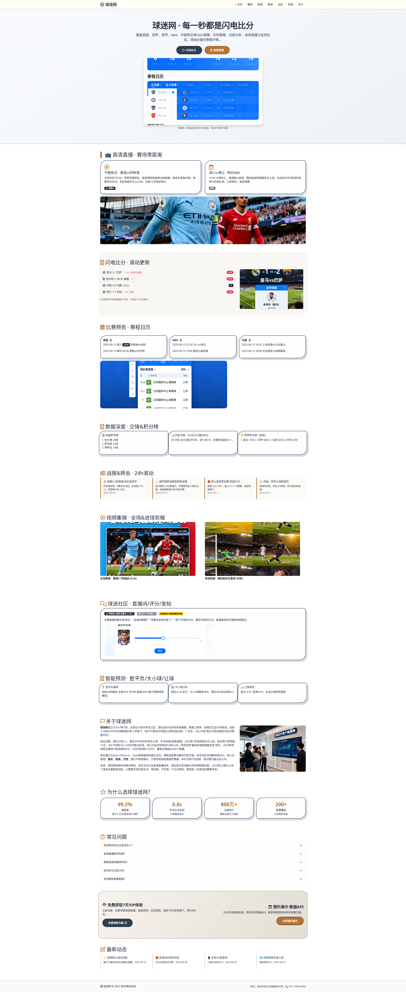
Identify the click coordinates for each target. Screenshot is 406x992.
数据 (260, 4)
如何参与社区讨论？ (115, 870)
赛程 (249, 4)
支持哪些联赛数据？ (115, 879)
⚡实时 (238, 4)
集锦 (270, 4)
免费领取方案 (116, 923)
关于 (300, 4)
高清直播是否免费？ (115, 853)
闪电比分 (191, 50)
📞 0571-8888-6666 (296, 986)
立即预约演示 (290, 921)
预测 (290, 4)
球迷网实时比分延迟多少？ (119, 845)
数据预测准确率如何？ (116, 862)
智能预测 (219, 50)
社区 (280, 4)
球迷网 (111, 4)
